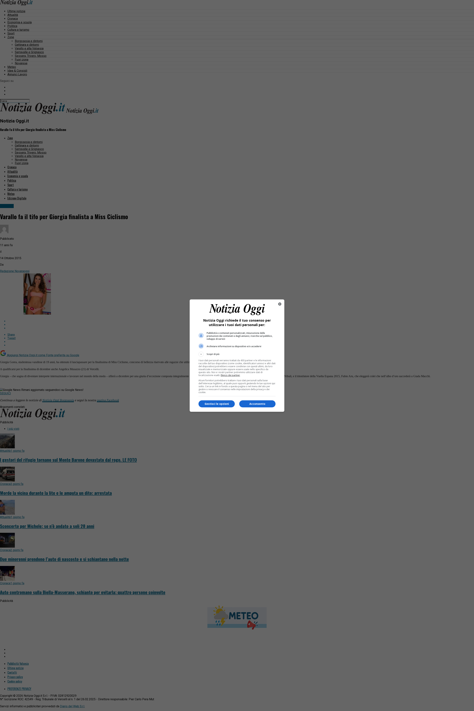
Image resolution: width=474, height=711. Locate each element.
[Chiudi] (279, 304)
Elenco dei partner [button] (230, 375)
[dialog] (237, 355)
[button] (237, 354)
